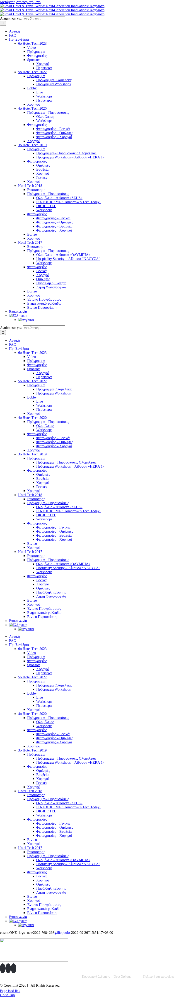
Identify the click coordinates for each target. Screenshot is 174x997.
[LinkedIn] (13, 968)
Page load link (10, 991)
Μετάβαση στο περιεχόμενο (20, 2)
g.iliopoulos (62, 932)
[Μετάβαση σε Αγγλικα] (26, 320)
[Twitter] (8, 968)
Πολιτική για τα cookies (158, 976)
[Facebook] (2, 968)
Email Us (164, 984)
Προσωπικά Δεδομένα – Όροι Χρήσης (106, 976)
